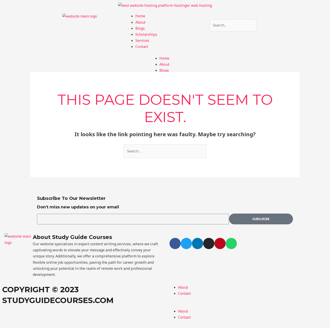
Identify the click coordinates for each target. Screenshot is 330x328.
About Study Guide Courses (72, 237)
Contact (141, 46)
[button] (247, 305)
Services (142, 40)
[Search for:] (165, 151)
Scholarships (146, 34)
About (140, 22)
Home (140, 15)
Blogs (140, 28)
